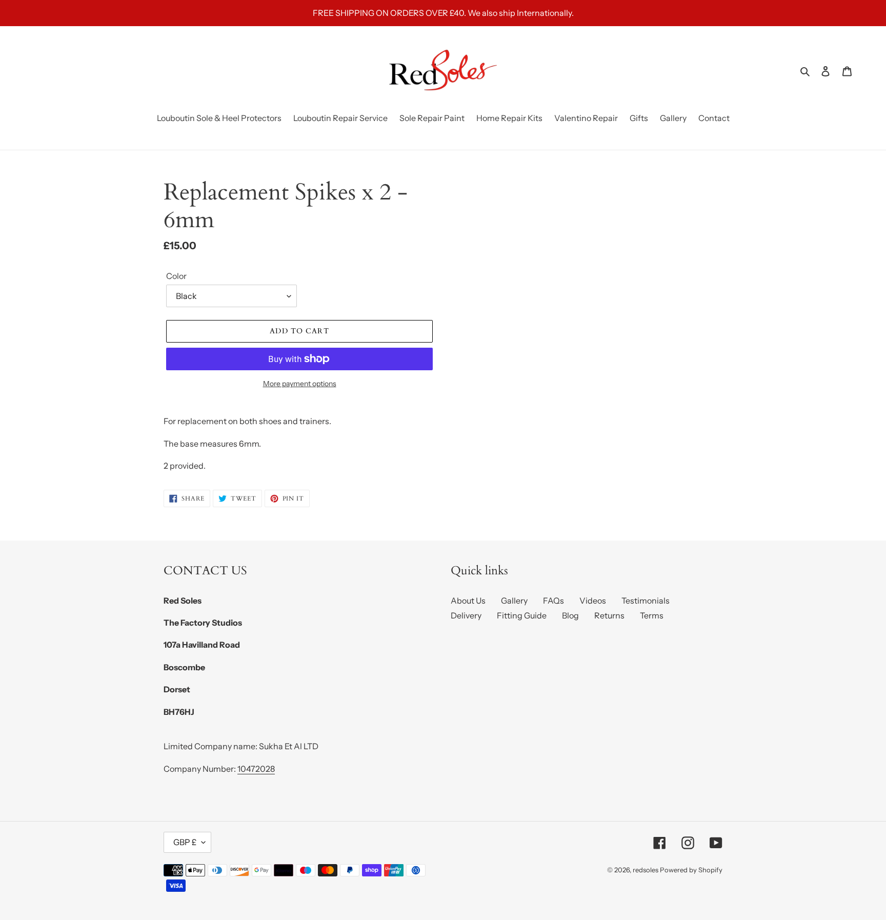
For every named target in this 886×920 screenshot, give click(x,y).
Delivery (466, 615)
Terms (651, 615)
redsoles (645, 870)
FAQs (553, 600)
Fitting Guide (522, 615)
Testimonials (645, 600)
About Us (468, 600)
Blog (570, 615)
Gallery (514, 600)
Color (176, 276)
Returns (609, 615)
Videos (592, 600)
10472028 (256, 769)
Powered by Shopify (691, 870)
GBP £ (184, 842)
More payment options (299, 383)
